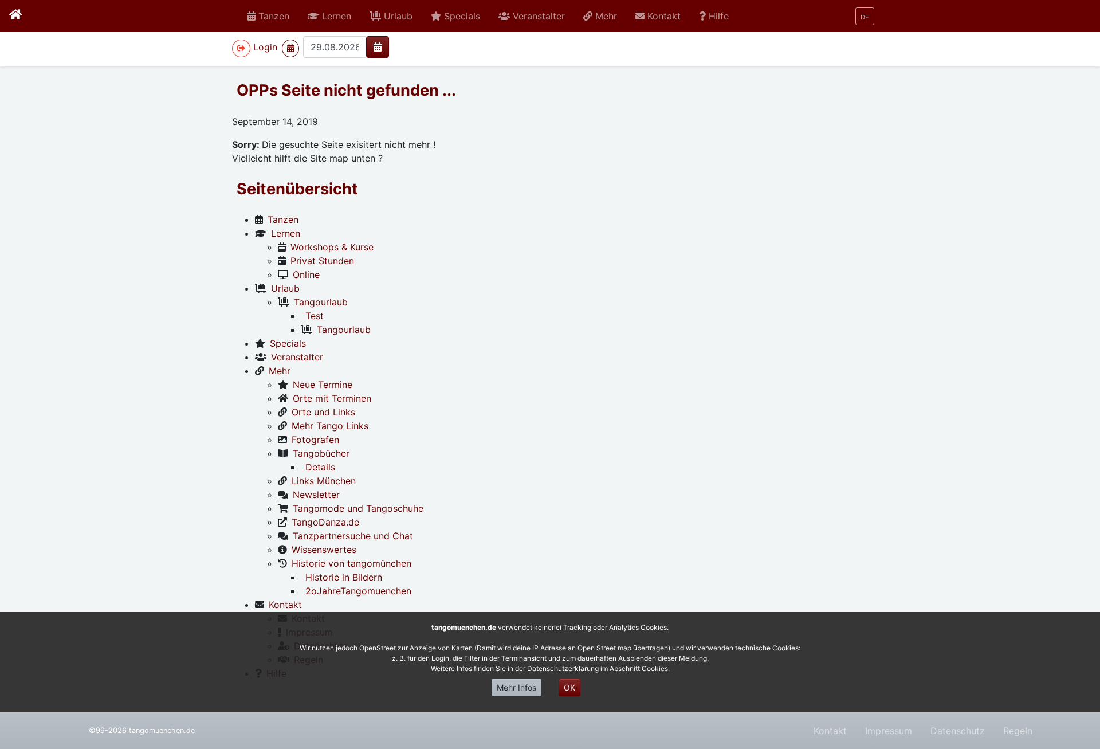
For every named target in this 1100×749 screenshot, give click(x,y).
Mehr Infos (516, 687)
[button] (329, 16)
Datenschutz (957, 730)
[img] (378, 47)
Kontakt (830, 730)
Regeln (1017, 730)
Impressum (888, 730)
